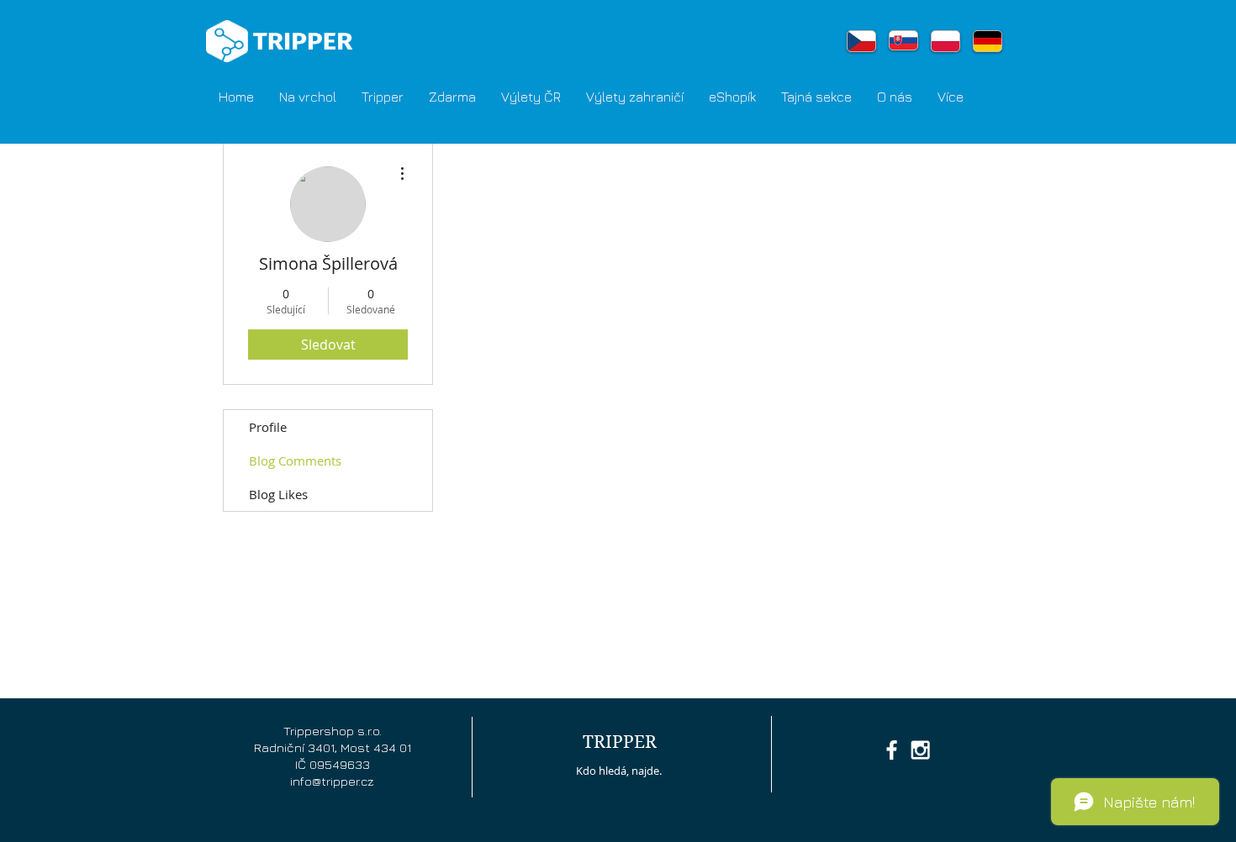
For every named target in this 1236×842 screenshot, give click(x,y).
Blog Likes (278, 494)
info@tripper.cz (332, 781)
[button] (382, 96)
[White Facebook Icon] (892, 750)
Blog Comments (295, 460)
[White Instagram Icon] (920, 750)
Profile (268, 426)
